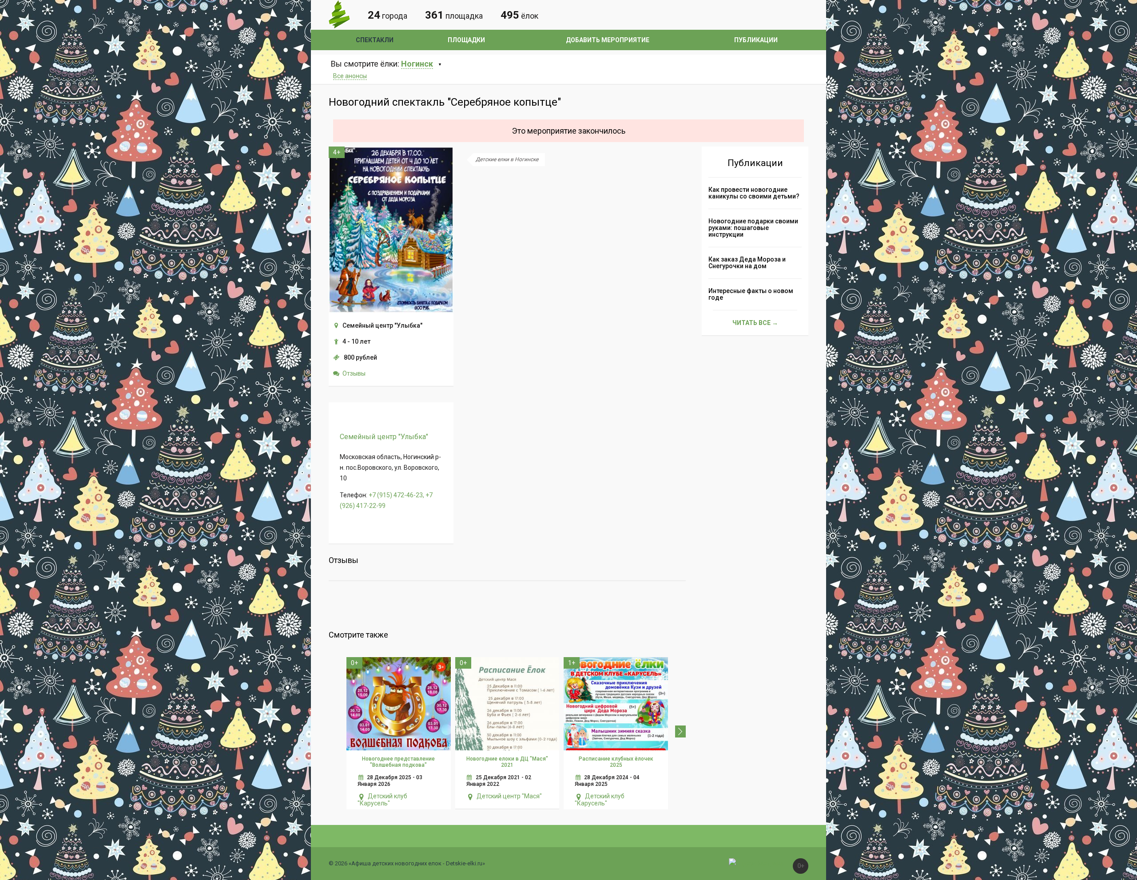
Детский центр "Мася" (509, 796)
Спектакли (375, 40)
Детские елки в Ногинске (507, 159)
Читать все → (755, 322)
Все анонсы (350, 75)
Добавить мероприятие (607, 40)
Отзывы (354, 373)
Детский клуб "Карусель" (382, 800)
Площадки (466, 40)
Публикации (756, 40)
